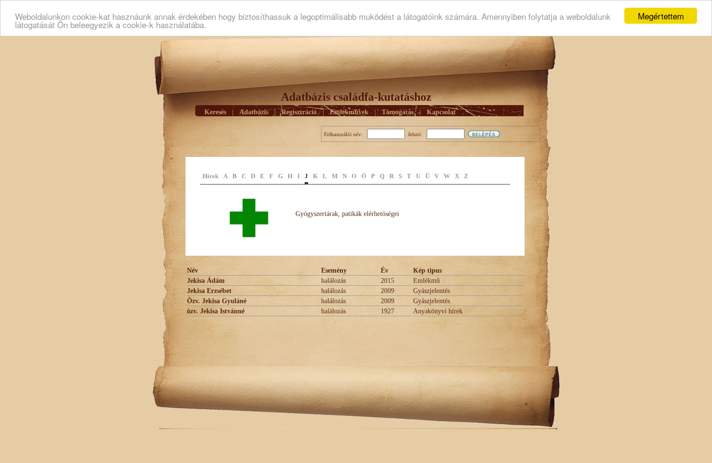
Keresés (215, 112)
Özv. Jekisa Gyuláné (217, 301)
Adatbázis (253, 112)
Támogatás (398, 112)
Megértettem (661, 16)
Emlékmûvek (349, 112)
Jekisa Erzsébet (209, 290)
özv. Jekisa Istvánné (216, 311)
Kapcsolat (441, 112)
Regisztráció (299, 112)
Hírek (210, 176)
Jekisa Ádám (206, 280)
